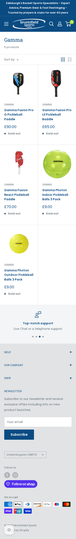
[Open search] (51, 24)
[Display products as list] (70, 59)
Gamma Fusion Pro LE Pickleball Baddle (57, 114)
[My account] (60, 24)
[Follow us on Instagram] (15, 475)
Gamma (9, 104)
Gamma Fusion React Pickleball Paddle (16, 194)
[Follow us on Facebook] (7, 475)
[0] (68, 23)
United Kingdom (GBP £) (22, 454)
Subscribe (19, 434)
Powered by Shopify (16, 530)
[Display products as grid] (63, 59)
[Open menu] (6, 24)
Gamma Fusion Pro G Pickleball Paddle (19, 114)
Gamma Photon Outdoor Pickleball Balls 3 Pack (18, 275)
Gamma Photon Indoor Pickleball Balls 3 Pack (55, 194)
